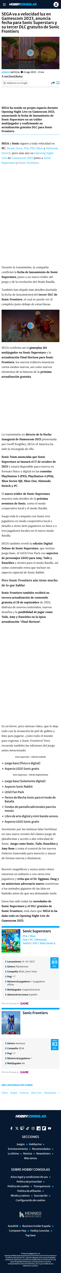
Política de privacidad (29, 1181)
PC (31, 939)
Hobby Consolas (39, 1230)
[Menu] (4, 4)
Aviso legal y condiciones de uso (29, 1177)
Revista (27, 1153)
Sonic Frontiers (29, 162)
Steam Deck (14, 148)
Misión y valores (20, 1195)
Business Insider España (36, 1226)
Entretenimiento (18, 1149)
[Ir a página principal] (23, 4)
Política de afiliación (29, 1191)
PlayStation (50, 1093)
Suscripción (41, 1195)
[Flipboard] (44, 1128)
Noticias (24, 1093)
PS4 (26, 148)
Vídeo (5, 1093)
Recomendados (41, 1149)
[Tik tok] (28, 1128)
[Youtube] (49, 1128)
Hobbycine (35, 1144)
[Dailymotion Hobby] (39, 1128)
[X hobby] (17, 1128)
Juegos (6, 72)
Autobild (13, 1226)
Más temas (30, 1158)
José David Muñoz (13, 76)
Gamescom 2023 (22, 158)
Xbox (39, 148)
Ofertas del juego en (10, 1003)
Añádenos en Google (16, 82)
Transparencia (42, 1186)
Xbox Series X (47, 943)
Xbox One (36, 1093)
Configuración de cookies (30, 1200)
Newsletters (43, 1153)
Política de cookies (18, 1186)
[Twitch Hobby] (22, 1128)
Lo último (13, 1153)
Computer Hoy (17, 1230)
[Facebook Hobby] (11, 1128)
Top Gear (30, 1235)
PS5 (32, 148)
